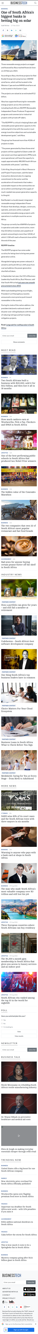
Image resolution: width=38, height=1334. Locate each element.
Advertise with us (10, 1292)
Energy (4, 1178)
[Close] (35, 1324)
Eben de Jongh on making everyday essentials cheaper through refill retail (18, 1150)
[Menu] (3, 3)
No (4, 1023)
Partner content (8, 602)
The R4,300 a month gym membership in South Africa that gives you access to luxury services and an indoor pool (18, 963)
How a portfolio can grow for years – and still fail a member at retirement (19, 608)
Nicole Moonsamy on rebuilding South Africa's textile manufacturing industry (19, 1086)
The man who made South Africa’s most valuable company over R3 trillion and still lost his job (18, 891)
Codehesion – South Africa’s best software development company (17, 642)
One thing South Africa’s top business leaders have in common (18, 676)
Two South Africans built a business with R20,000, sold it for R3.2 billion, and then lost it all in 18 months (18, 384)
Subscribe (32, 336)
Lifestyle (4, 453)
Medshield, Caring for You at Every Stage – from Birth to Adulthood (19, 777)
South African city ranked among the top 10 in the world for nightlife (18, 1000)
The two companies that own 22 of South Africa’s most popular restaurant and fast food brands (18, 528)
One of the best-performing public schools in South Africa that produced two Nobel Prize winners (18, 458)
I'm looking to (8, 1027)
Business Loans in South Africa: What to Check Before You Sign (17, 743)
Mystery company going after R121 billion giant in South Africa (17, 1259)
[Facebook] (3, 30)
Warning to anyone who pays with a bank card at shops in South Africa (18, 855)
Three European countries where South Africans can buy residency (18, 926)
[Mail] (20, 30)
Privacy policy (8, 1298)
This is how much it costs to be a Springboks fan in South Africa (16, 1246)
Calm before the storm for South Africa (19, 1235)
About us (6, 1288)
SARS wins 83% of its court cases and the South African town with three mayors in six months (17, 819)
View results (19, 1036)
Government (6, 559)
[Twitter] (7, 30)
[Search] (35, 2)
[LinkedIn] (12, 30)
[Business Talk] (27, 1307)
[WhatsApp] (16, 30)
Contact (6, 1295)
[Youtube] (21, 1307)
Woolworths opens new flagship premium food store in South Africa (17, 1195)
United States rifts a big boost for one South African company (18, 1169)
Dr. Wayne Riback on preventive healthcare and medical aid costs (16, 1118)
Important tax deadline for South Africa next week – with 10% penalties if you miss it (18, 1209)
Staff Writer (5, 25)
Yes (4, 1020)
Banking (4, 9)
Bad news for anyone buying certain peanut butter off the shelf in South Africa (18, 565)
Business (4, 377)
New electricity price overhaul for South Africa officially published (16, 1182)
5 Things (4, 813)
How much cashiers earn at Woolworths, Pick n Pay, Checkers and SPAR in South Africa (18, 422)
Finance (4, 1204)
